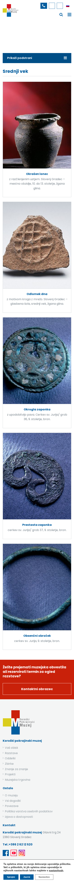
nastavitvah (56, 870)
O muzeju (11, 795)
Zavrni (27, 877)
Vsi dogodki (13, 801)
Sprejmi (11, 877)
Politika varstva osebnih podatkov (29, 811)
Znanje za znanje (16, 769)
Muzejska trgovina (17, 780)
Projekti (10, 774)
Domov (9, 36)
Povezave (11, 806)
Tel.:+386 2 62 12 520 (18, 844)
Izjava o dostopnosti (19, 817)
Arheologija (41, 36)
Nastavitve (44, 877)
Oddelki (10, 758)
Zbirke (24, 36)
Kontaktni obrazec (37, 689)
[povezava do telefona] (43, 6)
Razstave (11, 753)
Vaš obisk (11, 748)
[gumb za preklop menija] (61, 14)
